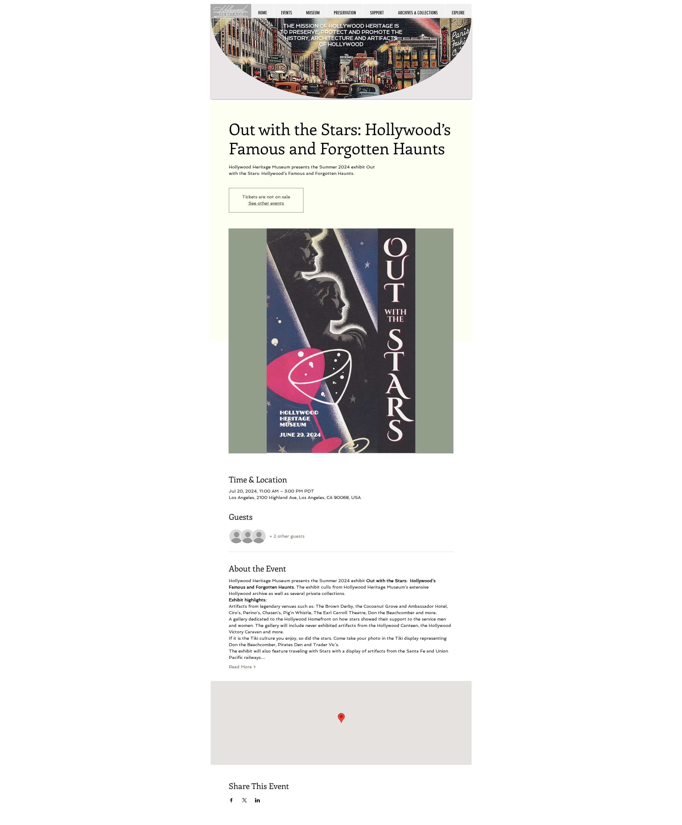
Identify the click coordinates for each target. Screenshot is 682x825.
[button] (458, 13)
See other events (266, 203)
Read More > (242, 666)
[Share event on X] (244, 800)
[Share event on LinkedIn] (257, 800)
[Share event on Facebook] (231, 800)
